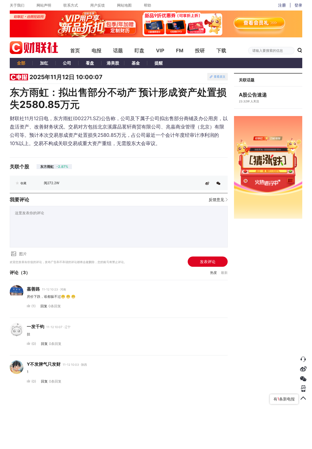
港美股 (113, 63)
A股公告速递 (253, 95)
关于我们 (17, 5)
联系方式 (70, 5)
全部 (21, 63)
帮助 (147, 5)
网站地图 (124, 5)
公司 (67, 63)
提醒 (159, 63)
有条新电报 (284, 398)
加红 (44, 63)
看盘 (90, 63)
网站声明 (44, 5)
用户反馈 (97, 5)
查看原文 (219, 76)
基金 (136, 63)
